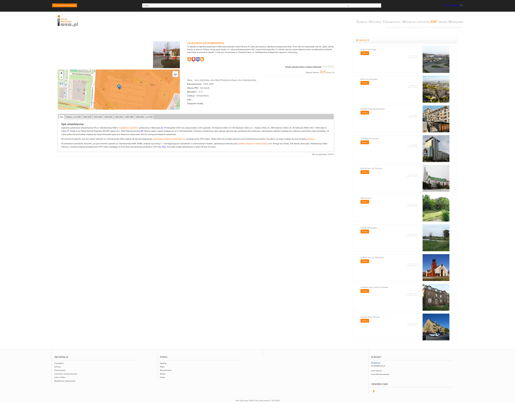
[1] (162, 128)
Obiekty (69, 117)
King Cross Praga (368, 49)
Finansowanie (59, 370)
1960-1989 (129, 117)
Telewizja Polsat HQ (369, 138)
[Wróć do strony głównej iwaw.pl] (67, 27)
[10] (163, 147)
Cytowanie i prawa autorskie (65, 374)
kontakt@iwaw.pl (378, 366)
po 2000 (149, 117)
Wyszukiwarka (166, 370)
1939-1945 (108, 117)
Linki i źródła (59, 377)
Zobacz (365, 53)
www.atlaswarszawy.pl (380, 374)
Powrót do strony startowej (65, 5)
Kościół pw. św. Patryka (371, 168)
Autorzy (57, 367)
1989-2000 (140, 117)
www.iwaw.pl (376, 371)
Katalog (163, 363)
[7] (68, 131)
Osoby (162, 377)
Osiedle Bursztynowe (370, 317)
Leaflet (177, 109)
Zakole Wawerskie (368, 228)
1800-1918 (87, 117)
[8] (142, 131)
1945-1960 (119, 117)
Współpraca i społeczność (64, 381)
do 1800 (78, 117)
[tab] (62, 117)
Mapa (162, 367)
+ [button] (61, 73)
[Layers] (175, 74)
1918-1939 (98, 117)
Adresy (162, 374)
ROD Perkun (365, 198)
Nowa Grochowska (369, 79)
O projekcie (58, 363)
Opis (61, 117)
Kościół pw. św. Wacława (371, 257)
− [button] (61, 77)
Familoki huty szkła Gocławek (374, 287)
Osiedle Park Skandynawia (372, 109)
